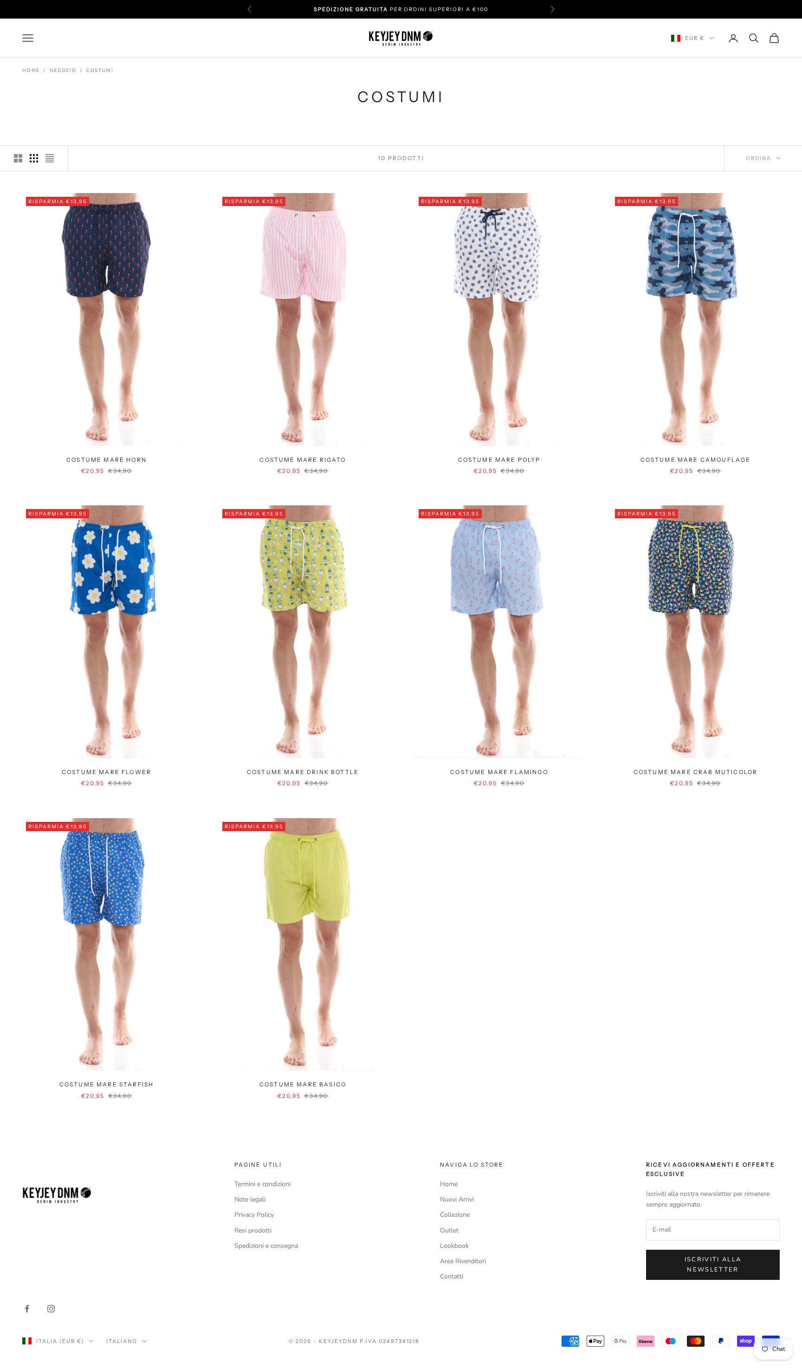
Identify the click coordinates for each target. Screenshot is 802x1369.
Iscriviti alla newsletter (713, 1264)
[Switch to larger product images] (18, 158)
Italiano (121, 1341)
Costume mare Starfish (106, 1084)
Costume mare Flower (106, 771)
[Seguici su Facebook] (27, 1308)
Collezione (455, 1214)
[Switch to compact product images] (49, 158)
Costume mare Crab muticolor (695, 771)
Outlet (449, 1230)
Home (31, 70)
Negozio (63, 70)
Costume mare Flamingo (499, 771)
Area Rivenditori (463, 1261)
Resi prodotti (253, 1230)
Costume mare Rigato (302, 459)
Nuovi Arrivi (457, 1199)
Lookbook (454, 1245)
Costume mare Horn (106, 459)
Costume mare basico (302, 1084)
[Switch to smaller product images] (34, 158)
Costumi (100, 70)
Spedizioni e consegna (266, 1245)
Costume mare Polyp (499, 459)
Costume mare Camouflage (695, 459)
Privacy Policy (254, 1214)
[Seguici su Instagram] (51, 1308)
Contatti (451, 1276)
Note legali (249, 1199)
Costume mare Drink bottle (303, 771)
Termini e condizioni (262, 1184)
